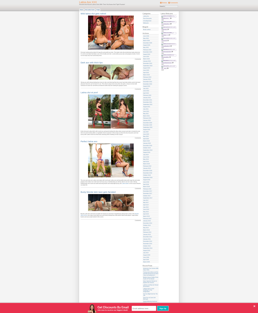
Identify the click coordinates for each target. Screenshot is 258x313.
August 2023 (146, 68)
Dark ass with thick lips (92, 62)
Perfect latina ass (89, 141)
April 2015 (146, 214)
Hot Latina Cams (90, 10)
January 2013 (147, 234)
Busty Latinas (147, 29)
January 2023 (147, 79)
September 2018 (147, 177)
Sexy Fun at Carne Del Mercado (149, 298)
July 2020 (146, 132)
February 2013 (147, 232)
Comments (174, 3)
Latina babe (125, 183)
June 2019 (146, 157)
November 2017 (147, 193)
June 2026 (146, 36)
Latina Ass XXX (88, 2)
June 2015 (146, 209)
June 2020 (146, 134)
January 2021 (147, 120)
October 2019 (147, 148)
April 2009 (146, 259)
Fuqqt (98, 10)
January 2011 (147, 239)
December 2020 (147, 122)
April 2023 (146, 72)
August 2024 (146, 54)
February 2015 (147, 218)
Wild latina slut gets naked (93, 13)
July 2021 (146, 109)
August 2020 (146, 129)
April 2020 (146, 138)
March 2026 (146, 40)
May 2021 (146, 113)
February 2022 (147, 95)
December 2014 (147, 223)
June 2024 (146, 56)
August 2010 (146, 250)
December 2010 (147, 241)
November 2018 (147, 173)
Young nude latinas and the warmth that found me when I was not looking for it (150, 273)
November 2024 (147, 52)
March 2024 (146, 59)
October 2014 (147, 225)
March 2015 (146, 216)
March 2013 (146, 230)
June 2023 (146, 70)
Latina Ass (146, 16)
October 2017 (147, 195)
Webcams (146, 23)
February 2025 (147, 49)
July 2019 (146, 154)
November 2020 (147, 125)
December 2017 (147, 191)
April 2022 (146, 93)
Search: (162, 6)
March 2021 (146, 116)
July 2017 (146, 200)
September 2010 (147, 248)
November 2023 (147, 63)
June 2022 (146, 90)
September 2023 (147, 65)
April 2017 (146, 205)
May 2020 (146, 136)
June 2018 (146, 182)
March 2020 (146, 141)
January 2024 (147, 61)
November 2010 (147, 243)
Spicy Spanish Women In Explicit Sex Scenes (150, 281)
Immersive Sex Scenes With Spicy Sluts (150, 269)
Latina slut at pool (89, 92)
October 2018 (147, 175)
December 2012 (147, 236)
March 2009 (146, 262)
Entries (164, 3)
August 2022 (146, 86)
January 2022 (147, 97)
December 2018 (147, 170)
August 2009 (146, 255)
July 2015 (146, 207)
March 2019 (146, 163)
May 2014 (146, 227)
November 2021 (147, 102)
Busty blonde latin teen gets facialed (98, 192)
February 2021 (147, 118)
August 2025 (146, 45)
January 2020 (147, 143)
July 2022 (146, 88)
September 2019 (147, 150)
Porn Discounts (147, 18)
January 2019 (147, 168)
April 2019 (146, 161)
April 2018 (146, 184)
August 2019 (146, 152)
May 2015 (146, 211)
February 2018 (147, 189)
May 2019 (146, 159)
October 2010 (147, 246)
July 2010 (146, 252)
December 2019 (147, 145)
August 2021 (146, 106)
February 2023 (147, 77)
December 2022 (147, 81)
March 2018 (146, 186)
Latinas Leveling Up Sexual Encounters (150, 285)
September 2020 (147, 127)
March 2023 (146, 75)
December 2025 (147, 43)
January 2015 (147, 221)
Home (81, 10)
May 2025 (146, 47)
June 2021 (146, 111)
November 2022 (147, 84)
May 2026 (146, 38)
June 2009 (146, 257)
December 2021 (147, 100)
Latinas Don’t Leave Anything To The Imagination (148, 290)
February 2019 (147, 166)
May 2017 (146, 202)
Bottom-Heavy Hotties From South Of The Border (150, 278)
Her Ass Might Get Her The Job (150, 294)
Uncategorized (147, 21)
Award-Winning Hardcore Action (150, 302)
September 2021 (147, 104)
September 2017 (147, 198)
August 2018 (146, 179)
